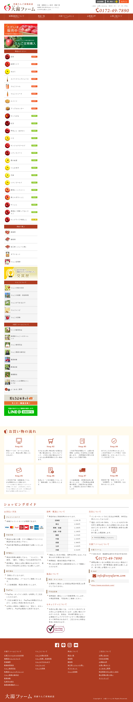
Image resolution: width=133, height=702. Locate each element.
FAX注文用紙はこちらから (104, 537)
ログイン (124, 1)
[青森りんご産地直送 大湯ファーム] (19, 10)
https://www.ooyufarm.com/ (102, 585)
